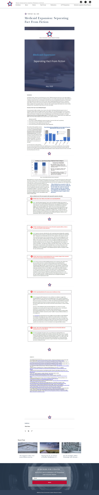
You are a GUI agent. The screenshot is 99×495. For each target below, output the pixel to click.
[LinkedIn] (90, 2)
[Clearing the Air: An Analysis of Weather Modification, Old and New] (49, 447)
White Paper (27, 426)
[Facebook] (81, 2)
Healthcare (27, 423)
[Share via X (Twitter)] (25, 431)
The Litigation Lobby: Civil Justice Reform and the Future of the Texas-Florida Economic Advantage (27, 456)
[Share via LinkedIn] (28, 431)
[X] (85, 2)
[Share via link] (31, 431)
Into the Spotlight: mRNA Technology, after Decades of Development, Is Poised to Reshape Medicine (71, 456)
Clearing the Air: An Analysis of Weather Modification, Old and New (49, 456)
